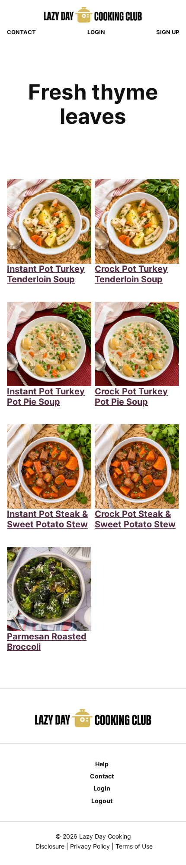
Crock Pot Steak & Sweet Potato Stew (135, 519)
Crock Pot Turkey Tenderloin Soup (131, 274)
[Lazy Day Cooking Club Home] (93, 15)
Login (96, 32)
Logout (101, 800)
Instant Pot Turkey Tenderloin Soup (46, 274)
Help (102, 764)
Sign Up (167, 32)
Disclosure (49, 846)
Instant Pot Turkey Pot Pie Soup (46, 396)
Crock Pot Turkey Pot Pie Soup (131, 396)
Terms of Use (134, 846)
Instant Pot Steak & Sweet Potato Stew (47, 519)
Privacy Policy (90, 846)
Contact (21, 32)
